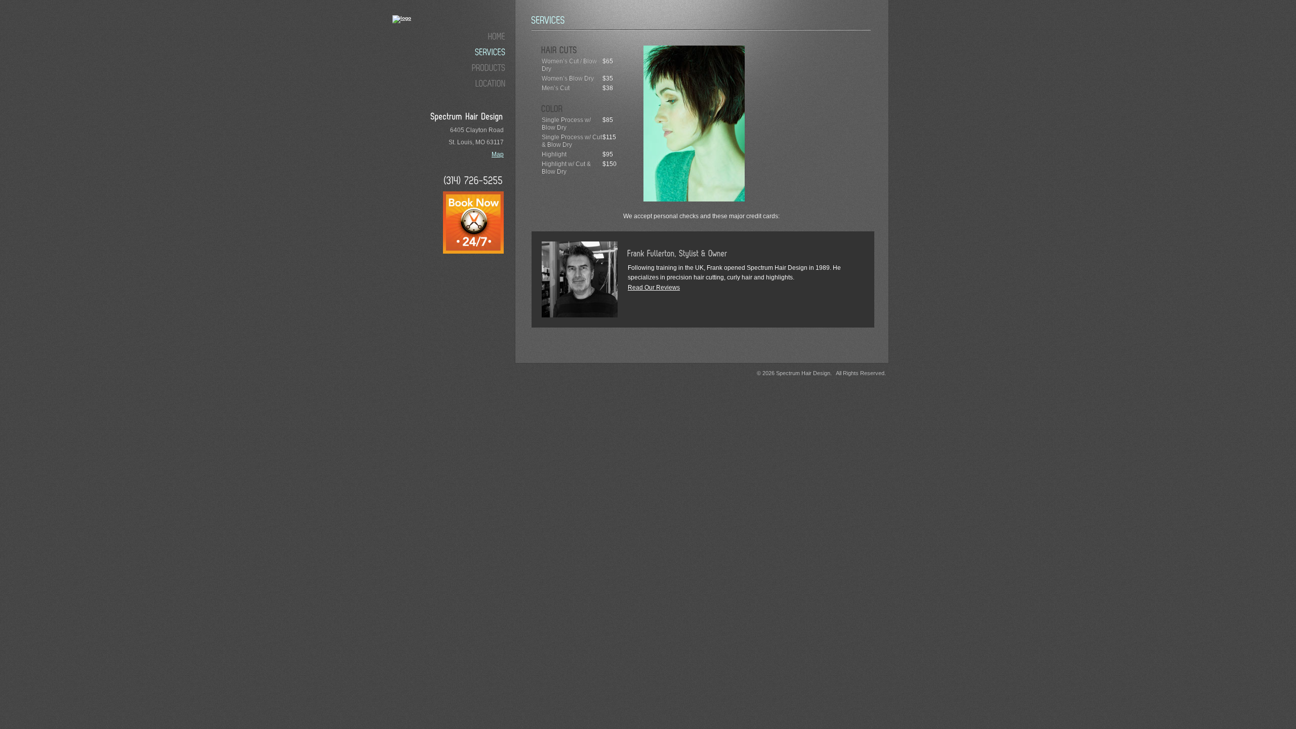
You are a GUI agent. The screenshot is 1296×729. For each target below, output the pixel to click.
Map (498, 154)
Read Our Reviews (654, 287)
